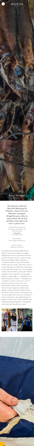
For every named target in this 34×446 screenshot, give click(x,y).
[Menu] (3, 3)
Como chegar (17, 233)
